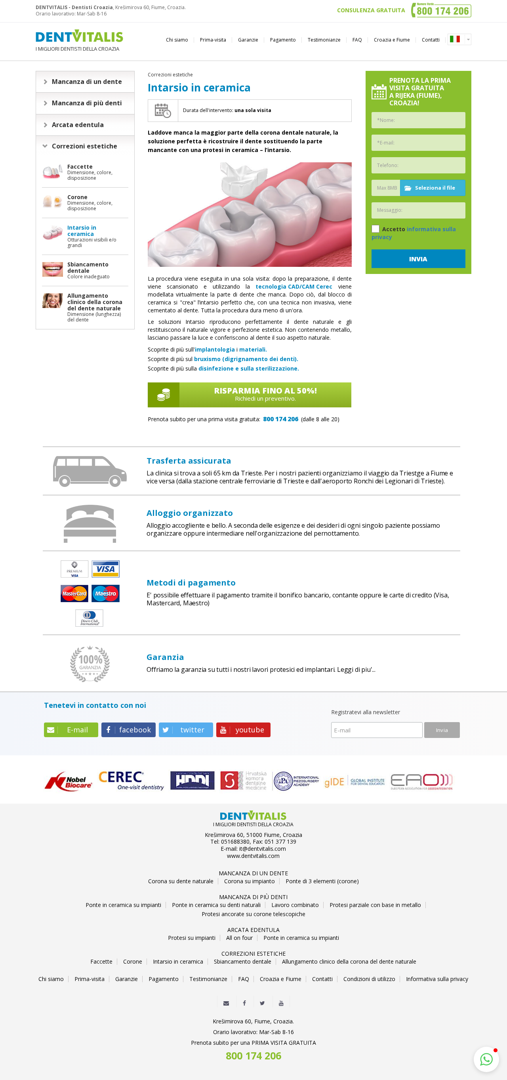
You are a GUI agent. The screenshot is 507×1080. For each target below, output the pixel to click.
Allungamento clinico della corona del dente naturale (349, 961)
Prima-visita (213, 39)
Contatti (431, 39)
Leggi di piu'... (356, 669)
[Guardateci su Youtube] (281, 1001)
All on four (239, 938)
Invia (418, 259)
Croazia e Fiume (392, 39)
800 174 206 (280, 418)
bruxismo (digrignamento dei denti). (246, 359)
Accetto (414, 233)
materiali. (253, 349)
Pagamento (283, 39)
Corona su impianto (249, 881)
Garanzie (248, 39)
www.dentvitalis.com (253, 855)
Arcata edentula (78, 124)
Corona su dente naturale (180, 881)
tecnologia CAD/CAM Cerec (293, 286)
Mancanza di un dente (87, 81)
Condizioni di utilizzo (369, 979)
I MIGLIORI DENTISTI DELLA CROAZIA (77, 48)
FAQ (357, 39)
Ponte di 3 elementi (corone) (322, 881)
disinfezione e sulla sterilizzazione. (248, 368)
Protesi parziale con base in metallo (375, 905)
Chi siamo (177, 39)
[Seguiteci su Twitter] (262, 1001)
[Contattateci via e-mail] (226, 1001)
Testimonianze (324, 39)
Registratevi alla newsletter (365, 712)
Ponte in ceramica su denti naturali (216, 905)
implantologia (215, 349)
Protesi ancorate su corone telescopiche (253, 914)
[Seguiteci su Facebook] (244, 1001)
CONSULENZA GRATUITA (371, 10)
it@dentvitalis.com (262, 848)
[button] (486, 1059)
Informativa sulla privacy (437, 979)
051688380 (235, 841)
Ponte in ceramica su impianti (123, 905)
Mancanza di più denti (87, 103)
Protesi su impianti (191, 938)
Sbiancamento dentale (242, 961)
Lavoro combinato (295, 905)
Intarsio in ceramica (178, 961)
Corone (132, 961)
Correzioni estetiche (84, 146)
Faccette (101, 961)
